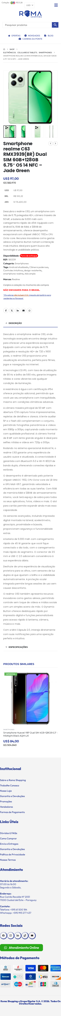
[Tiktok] (25, 935)
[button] (7, 97)
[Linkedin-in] (17, 935)
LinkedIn (17, 310)
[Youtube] (32, 935)
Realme (16, 279)
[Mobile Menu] (56, 5)
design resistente (32, 270)
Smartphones (22, 263)
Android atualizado (18, 267)
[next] (55, 143)
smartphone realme (13, 273)
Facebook (5, 310)
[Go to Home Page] (4, 49)
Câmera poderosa (38, 267)
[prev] (50, 143)
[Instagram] (10, 935)
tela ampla (30, 273)
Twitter (11, 310)
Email (23, 310)
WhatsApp (29, 310)
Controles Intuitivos (13, 270)
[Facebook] (3, 935)
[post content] (30, 698)
